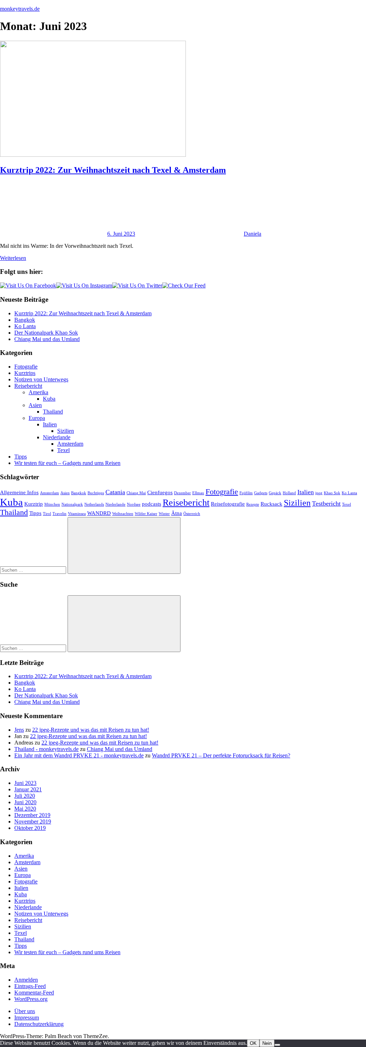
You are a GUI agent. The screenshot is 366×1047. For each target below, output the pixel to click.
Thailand (53, 412)
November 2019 (32, 821)
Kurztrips (24, 373)
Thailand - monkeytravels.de (46, 749)
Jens (19, 730)
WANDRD (99, 513)
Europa (37, 418)
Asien (35, 405)
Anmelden (26, 980)
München (52, 504)
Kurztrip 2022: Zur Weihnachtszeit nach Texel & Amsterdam (113, 170)
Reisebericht (28, 386)
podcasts (151, 504)
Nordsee (133, 504)
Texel (63, 450)
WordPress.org (31, 999)
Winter (164, 514)
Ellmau (198, 493)
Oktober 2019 (30, 828)
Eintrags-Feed (30, 986)
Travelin (59, 514)
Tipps (20, 457)
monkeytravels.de (20, 9)
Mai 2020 (25, 809)
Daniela (252, 234)
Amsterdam (70, 444)
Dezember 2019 (32, 815)
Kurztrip (33, 504)
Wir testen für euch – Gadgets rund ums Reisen (67, 463)
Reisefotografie (228, 504)
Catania (115, 492)
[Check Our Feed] (184, 285)
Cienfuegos (160, 492)
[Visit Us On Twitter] (137, 285)
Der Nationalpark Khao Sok (46, 333)
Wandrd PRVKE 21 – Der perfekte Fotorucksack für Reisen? (221, 755)
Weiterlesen (13, 258)
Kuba (49, 399)
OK (253, 1043)
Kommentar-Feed (34, 993)
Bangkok (24, 320)
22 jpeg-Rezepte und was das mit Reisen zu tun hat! (90, 730)
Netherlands (94, 504)
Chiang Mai (136, 493)
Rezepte (252, 504)
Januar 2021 (28, 789)
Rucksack (271, 504)
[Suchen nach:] (34, 570)
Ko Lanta (25, 326)
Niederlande (56, 437)
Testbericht (326, 503)
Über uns (24, 1011)
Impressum (26, 1018)
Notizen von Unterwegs (41, 379)
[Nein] (277, 1045)
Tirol (47, 514)
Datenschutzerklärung (39, 1024)
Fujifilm (246, 493)
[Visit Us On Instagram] (84, 285)
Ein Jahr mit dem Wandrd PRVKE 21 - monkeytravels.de (79, 755)
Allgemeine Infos (19, 492)
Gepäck (275, 493)
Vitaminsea (77, 514)
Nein (267, 1043)
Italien (50, 424)
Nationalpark (72, 504)
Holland (289, 493)
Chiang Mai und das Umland (47, 339)
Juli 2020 (24, 796)
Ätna (176, 513)
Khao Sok (332, 493)
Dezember (182, 493)
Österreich (191, 514)
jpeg (318, 493)
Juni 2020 (25, 802)
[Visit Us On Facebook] (28, 285)
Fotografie (26, 367)
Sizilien (65, 431)
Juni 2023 (25, 783)
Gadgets (260, 493)
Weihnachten (122, 514)
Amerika (38, 392)
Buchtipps (96, 493)
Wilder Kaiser (146, 514)
